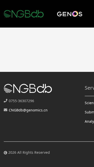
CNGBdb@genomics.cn (28, 110)
